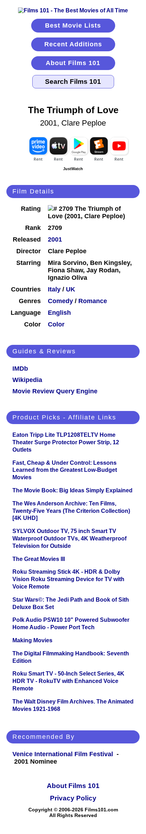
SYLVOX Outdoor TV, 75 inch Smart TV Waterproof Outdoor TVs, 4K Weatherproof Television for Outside (69, 538)
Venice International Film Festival (62, 754)
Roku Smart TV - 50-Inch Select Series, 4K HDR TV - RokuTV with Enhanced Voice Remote (68, 681)
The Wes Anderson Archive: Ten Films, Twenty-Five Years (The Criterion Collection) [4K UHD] (71, 510)
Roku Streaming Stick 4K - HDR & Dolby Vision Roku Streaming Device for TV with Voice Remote (68, 579)
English (59, 312)
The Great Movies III (38, 559)
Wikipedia (27, 379)
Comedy (60, 301)
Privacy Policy (73, 798)
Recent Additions (73, 44)
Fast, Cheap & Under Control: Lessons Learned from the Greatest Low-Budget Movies (64, 470)
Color (56, 324)
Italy (54, 289)
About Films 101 (73, 62)
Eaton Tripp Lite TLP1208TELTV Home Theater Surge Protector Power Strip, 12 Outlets (65, 442)
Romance (92, 301)
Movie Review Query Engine (54, 391)
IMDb (20, 368)
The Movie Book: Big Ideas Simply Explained (72, 490)
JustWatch (73, 169)
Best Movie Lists (73, 25)
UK (70, 289)
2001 (55, 239)
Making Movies (32, 640)
